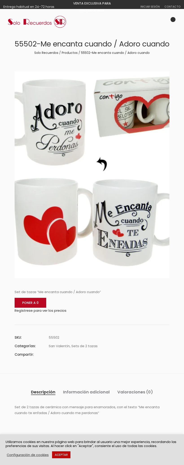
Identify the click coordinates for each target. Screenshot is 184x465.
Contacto (172, 7)
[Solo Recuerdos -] (37, 22)
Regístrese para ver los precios (40, 310)
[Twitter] (58, 354)
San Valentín (59, 346)
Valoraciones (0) (135, 392)
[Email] (74, 354)
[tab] (43, 392)
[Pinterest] (66, 354)
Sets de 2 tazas (84, 346)
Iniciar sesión (150, 7)
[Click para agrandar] (163, 77)
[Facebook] (50, 354)
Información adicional (86, 392)
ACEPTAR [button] (61, 455)
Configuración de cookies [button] (28, 455)
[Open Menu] (178, 22)
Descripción (43, 392)
